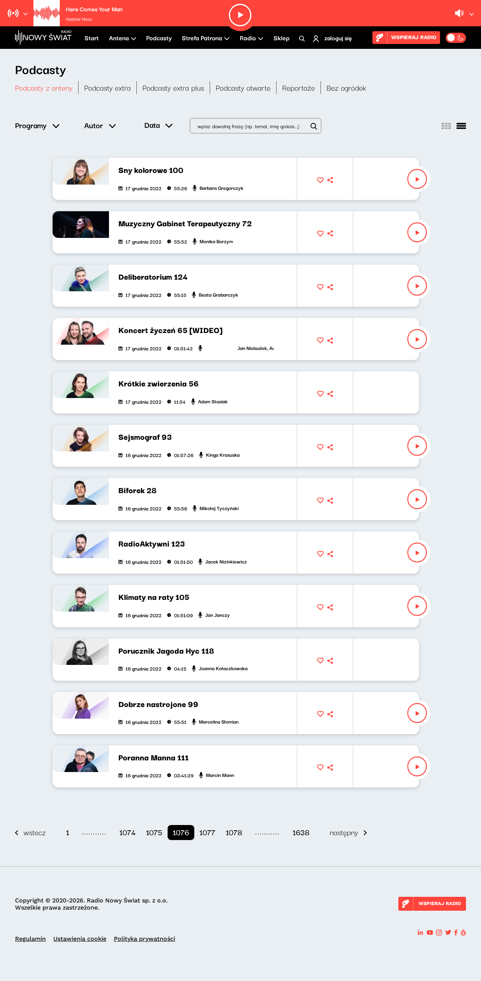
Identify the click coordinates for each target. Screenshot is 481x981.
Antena (119, 37)
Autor (93, 125)
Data (152, 124)
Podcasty (159, 37)
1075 (154, 832)
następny (344, 832)
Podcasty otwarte (243, 87)
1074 (127, 832)
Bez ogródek (346, 87)
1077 (207, 832)
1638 (301, 832)
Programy (31, 125)
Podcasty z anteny (44, 87)
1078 (234, 832)
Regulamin (30, 938)
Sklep (281, 37)
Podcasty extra (107, 87)
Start (92, 37)
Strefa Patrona (202, 37)
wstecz (35, 832)
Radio (248, 37)
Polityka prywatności (144, 938)
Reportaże (298, 87)
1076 (181, 832)
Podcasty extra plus (173, 87)
